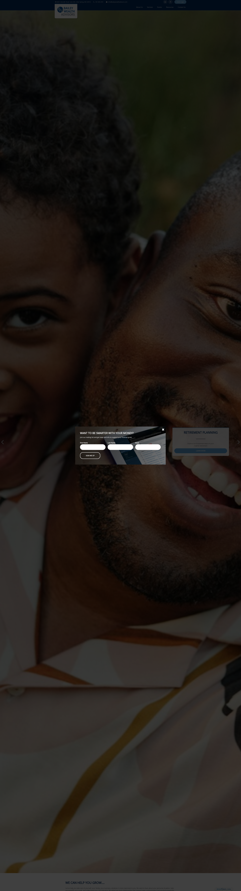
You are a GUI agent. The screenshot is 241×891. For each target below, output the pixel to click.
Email (137, 443)
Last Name (111, 443)
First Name (84, 443)
